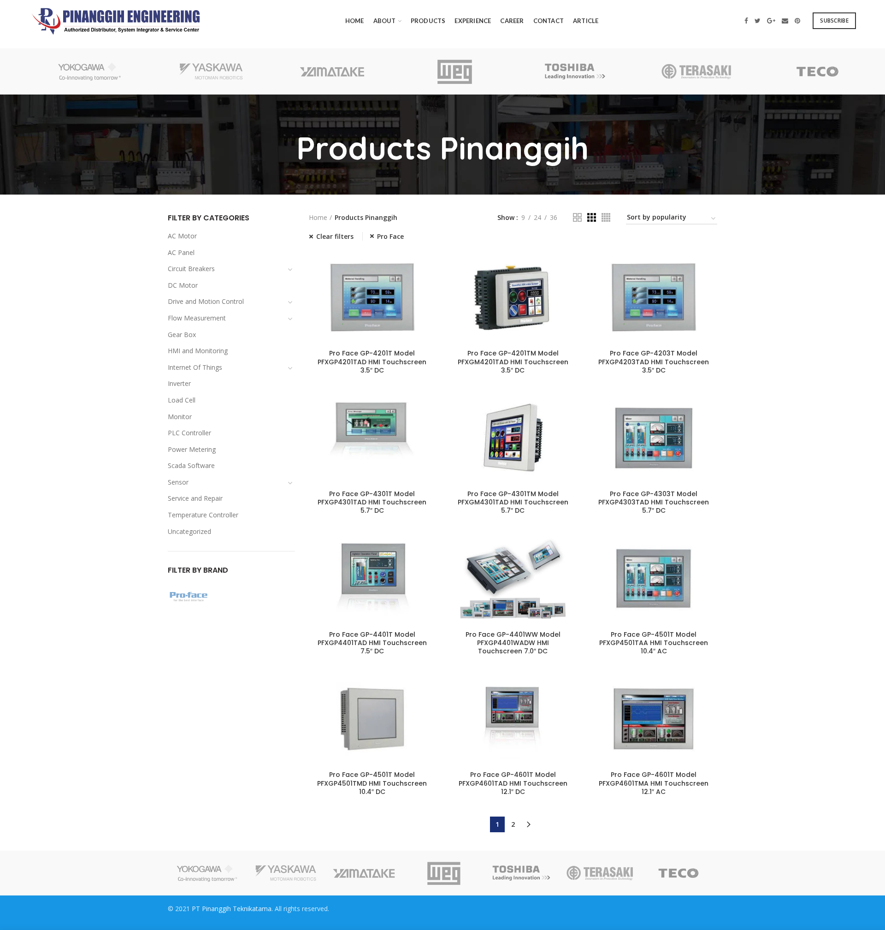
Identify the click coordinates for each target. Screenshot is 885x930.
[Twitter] (757, 21)
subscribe (834, 20)
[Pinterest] (797, 21)
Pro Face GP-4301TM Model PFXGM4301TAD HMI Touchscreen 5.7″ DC (513, 502)
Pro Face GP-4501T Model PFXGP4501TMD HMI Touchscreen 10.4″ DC (372, 783)
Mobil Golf (296, 916)
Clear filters (335, 236)
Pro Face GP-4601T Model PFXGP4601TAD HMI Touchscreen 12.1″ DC (513, 783)
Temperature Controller (203, 514)
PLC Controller (189, 432)
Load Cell (181, 400)
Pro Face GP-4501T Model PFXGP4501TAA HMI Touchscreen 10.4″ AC (653, 643)
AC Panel (181, 252)
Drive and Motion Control (206, 301)
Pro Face (390, 236)
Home (318, 217)
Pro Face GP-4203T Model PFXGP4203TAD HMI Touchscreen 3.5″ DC (653, 361)
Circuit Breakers (191, 268)
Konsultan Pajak (386, 908)
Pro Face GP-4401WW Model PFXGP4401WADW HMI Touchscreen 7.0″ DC (513, 643)
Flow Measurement (197, 318)
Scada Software (191, 465)
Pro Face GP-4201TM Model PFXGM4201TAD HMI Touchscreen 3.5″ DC (513, 361)
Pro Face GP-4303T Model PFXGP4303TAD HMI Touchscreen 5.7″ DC (653, 502)
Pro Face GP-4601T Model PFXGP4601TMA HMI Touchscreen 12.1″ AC (653, 783)
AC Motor (182, 235)
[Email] (785, 21)
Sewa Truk (263, 916)
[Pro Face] (231, 597)
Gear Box (182, 334)
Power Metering (192, 449)
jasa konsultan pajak (215, 916)
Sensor (178, 482)
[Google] (771, 21)
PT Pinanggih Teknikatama (231, 908)
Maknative (344, 908)
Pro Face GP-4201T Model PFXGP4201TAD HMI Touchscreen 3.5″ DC (372, 361)
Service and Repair (195, 498)
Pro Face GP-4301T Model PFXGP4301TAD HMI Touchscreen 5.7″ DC (372, 502)
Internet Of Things (195, 367)
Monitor (180, 416)
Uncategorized (189, 531)
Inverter (179, 383)
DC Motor (183, 285)
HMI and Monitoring (198, 350)
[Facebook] (746, 21)
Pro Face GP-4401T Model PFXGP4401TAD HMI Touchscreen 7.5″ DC (372, 643)
